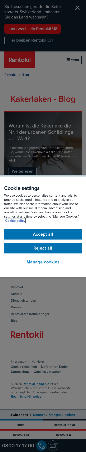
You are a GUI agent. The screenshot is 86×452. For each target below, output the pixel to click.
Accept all (43, 234)
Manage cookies (43, 262)
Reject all (43, 248)
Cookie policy (15, 221)
